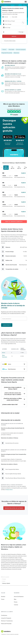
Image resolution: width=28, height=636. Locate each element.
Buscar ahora (9, 489)
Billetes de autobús (5, 576)
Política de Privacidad (6, 623)
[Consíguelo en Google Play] (19, 137)
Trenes (2, 599)
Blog (15, 599)
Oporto (3, 581)
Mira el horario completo (14, 221)
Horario (4, 49)
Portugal (4, 579)
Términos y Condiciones (7, 620)
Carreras (16, 604)
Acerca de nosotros (18, 596)
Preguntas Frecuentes (7, 52)
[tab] (6, 17)
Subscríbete (7, 325)
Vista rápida (11, 49)
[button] (26, 1)
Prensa (15, 602)
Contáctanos (4, 615)
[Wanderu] (6, 2)
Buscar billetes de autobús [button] (14, 508)
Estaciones (16, 52)
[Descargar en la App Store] (8, 137)
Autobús (3, 596)
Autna (3, 352)
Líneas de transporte (20, 49)
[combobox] (14, 21)
